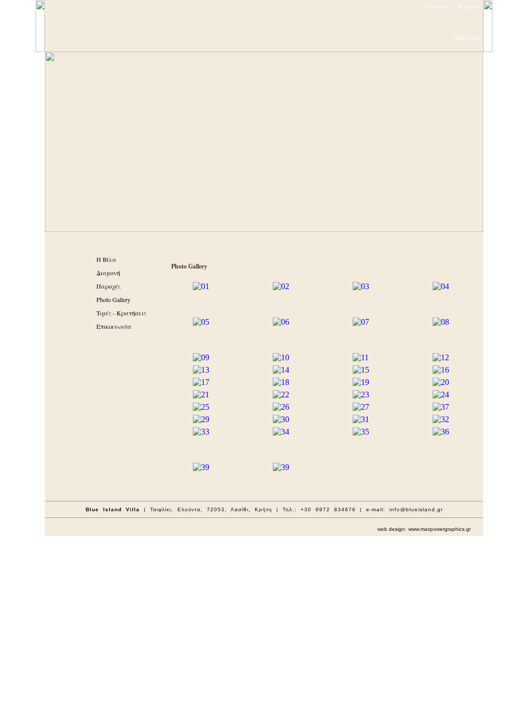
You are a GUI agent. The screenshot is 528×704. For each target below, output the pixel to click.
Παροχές (108, 286)
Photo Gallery (113, 299)
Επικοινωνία (113, 326)
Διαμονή (108, 273)
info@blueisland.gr (416, 509)
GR (475, 38)
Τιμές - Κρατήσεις (121, 313)
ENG (461, 38)
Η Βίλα (106, 259)
